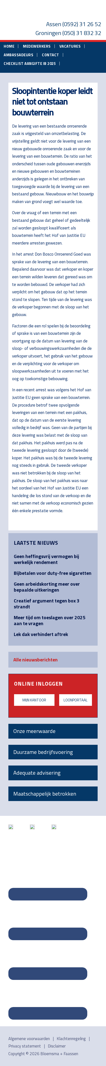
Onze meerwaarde (34, 731)
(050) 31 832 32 (81, 32)
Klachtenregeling (71, 1038)
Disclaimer (57, 1046)
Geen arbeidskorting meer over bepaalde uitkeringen (47, 587)
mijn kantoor (34, 700)
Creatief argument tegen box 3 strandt (46, 603)
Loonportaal (76, 700)
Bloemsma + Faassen (59, 1053)
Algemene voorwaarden (29, 1038)
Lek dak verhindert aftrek (41, 634)
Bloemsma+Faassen (53, 10)
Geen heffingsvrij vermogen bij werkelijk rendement (46, 559)
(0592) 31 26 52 (81, 23)
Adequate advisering (36, 772)
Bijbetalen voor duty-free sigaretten (52, 573)
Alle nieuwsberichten (35, 659)
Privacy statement (24, 1046)
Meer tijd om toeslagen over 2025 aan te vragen (49, 620)
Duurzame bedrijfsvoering (43, 752)
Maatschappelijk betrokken (44, 793)
